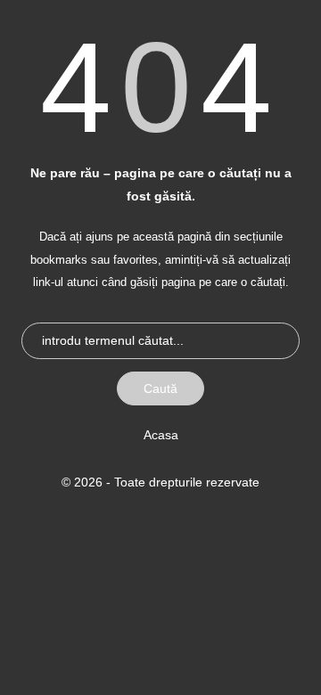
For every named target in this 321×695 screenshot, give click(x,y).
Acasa (161, 435)
